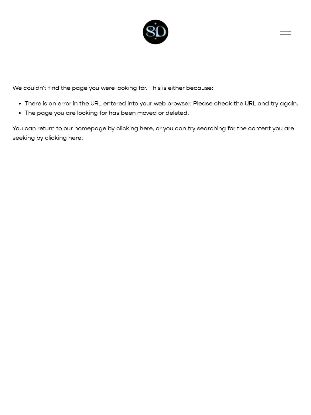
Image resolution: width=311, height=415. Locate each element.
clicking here (134, 128)
